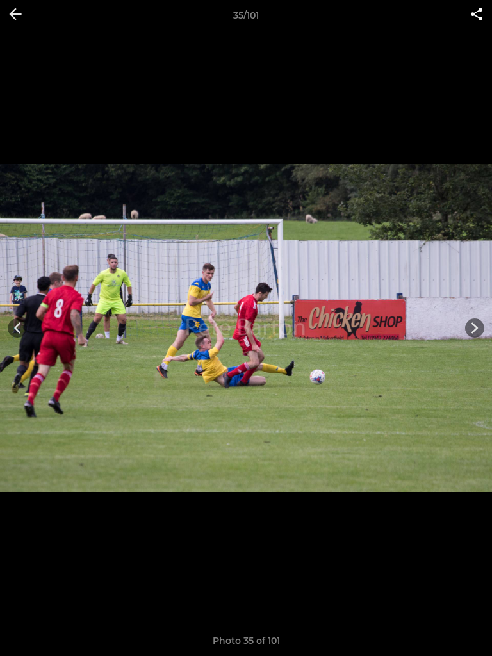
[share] (476, 15)
